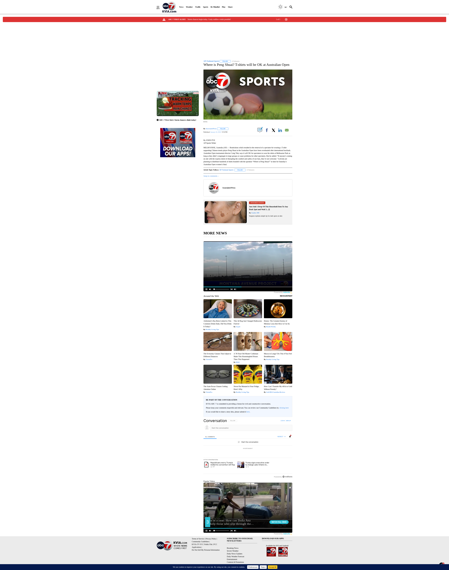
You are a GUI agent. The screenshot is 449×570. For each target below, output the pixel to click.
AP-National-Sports (226, 170)
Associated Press (211, 129)
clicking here (284, 408)
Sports (205, 7)
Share (230, 7)
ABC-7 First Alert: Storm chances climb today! (177, 120)
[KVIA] (169, 7)
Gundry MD (255, 213)
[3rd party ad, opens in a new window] (226, 223)
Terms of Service (198, 539)
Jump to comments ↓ (211, 176)
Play (223, 7)
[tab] (210, 437)
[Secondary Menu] (160, 7)
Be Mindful (215, 7)
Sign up (288, 420)
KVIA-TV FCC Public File (202, 544)
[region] (247, 448)
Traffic (198, 7)
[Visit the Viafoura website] (287, 477)
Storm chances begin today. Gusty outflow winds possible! (209, 19)
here (248, 412)
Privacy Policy (211, 539)
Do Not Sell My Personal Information (206, 550)
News (181, 7)
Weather (189, 7)
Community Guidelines (200, 542)
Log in (283, 420)
